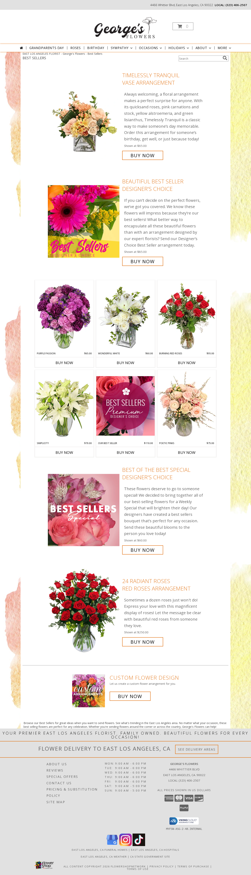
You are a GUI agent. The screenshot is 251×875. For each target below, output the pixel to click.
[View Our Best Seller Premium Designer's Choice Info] (125, 406)
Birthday (95, 48)
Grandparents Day (46, 48)
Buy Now (143, 155)
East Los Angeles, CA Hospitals (155, 850)
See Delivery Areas (197, 749)
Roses (75, 48)
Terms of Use (138, 869)
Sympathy (120, 48)
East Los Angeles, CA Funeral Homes (100, 850)
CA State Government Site (150, 856)
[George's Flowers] (125, 25)
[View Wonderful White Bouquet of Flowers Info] (125, 316)
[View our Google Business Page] (112, 845)
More (222, 48)
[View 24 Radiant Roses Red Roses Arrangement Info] (84, 611)
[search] (225, 58)
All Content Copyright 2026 (87, 866)
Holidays (176, 48)
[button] (183, 26)
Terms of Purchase (193, 866)
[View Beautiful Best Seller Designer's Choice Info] (84, 221)
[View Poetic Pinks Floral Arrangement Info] (186, 405)
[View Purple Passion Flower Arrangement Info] (64, 316)
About (201, 48)
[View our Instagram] (125, 845)
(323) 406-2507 (236, 5)
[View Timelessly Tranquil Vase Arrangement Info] (84, 115)
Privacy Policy (162, 866)
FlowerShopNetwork (128, 866)
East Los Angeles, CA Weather (104, 856)
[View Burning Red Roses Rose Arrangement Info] (186, 316)
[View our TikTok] (139, 845)
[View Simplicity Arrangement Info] (64, 405)
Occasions (148, 48)
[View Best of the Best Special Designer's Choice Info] (84, 510)
